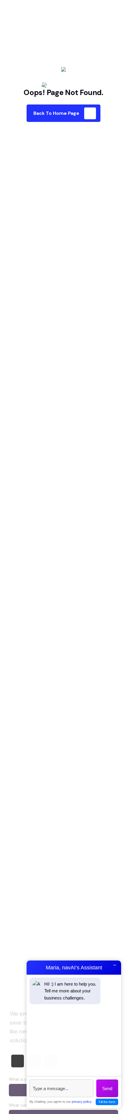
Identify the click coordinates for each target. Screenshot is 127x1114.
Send (107, 1088)
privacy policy (81, 1101)
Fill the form (107, 1102)
